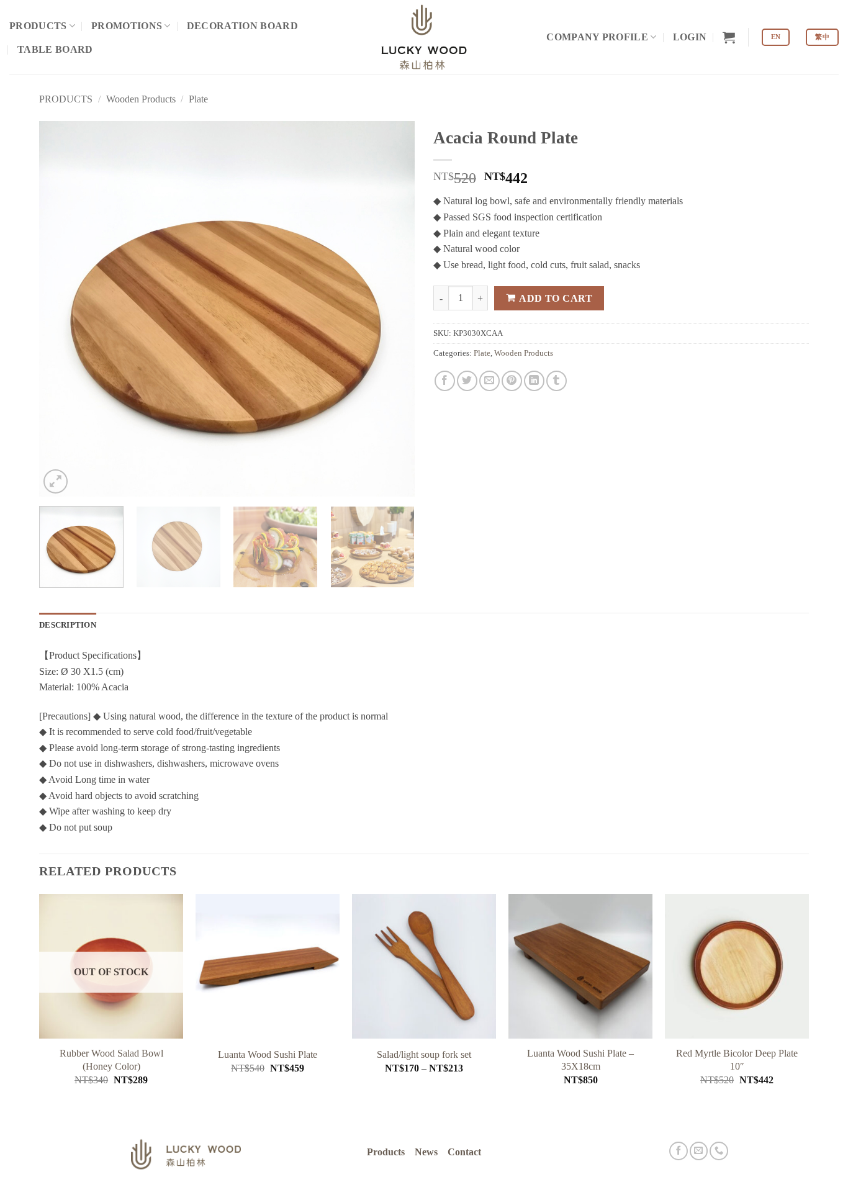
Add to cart (555, 298)
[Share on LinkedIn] (534, 381)
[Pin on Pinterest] (512, 381)
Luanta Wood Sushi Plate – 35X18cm (580, 1059)
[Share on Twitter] (467, 381)
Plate (198, 99)
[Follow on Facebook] (678, 1151)
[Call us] (719, 1151)
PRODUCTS (38, 25)
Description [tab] (67, 625)
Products (386, 1152)
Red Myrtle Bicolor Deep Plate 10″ (737, 1059)
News (426, 1152)
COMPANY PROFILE (597, 37)
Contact (464, 1152)
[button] (690, 37)
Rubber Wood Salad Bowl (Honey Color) (111, 1059)
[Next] (392, 308)
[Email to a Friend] (489, 381)
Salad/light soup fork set (424, 1054)
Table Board (55, 49)
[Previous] (62, 308)
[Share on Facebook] (445, 381)
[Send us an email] (699, 1151)
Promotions (126, 25)
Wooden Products (141, 99)
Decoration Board (242, 25)
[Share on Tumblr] (556, 381)
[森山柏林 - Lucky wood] (424, 37)
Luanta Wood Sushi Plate (267, 1054)
